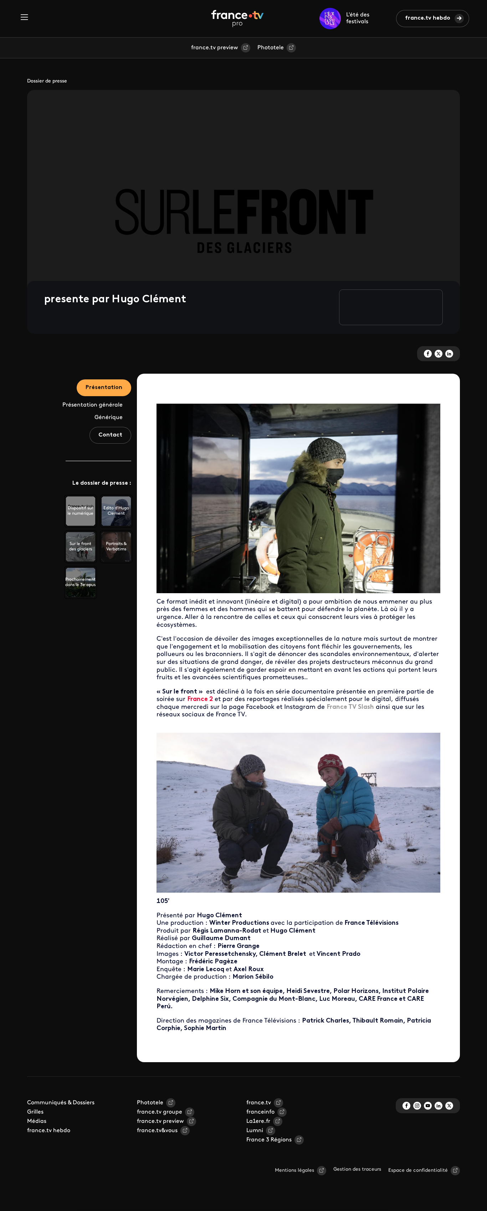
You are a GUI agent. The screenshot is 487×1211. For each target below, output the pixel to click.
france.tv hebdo (427, 18)
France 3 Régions (269, 1140)
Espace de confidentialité (418, 1170)
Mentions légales (294, 1170)
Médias (36, 1121)
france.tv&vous (157, 1131)
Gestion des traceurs (357, 1169)
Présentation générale (92, 405)
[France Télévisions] (237, 18)
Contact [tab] (110, 435)
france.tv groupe (159, 1112)
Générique (108, 417)
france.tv (258, 1103)
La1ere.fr (258, 1121)
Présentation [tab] (104, 387)
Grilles (35, 1112)
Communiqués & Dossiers (60, 1103)
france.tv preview (214, 48)
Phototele (270, 48)
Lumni (254, 1131)
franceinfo (260, 1112)
